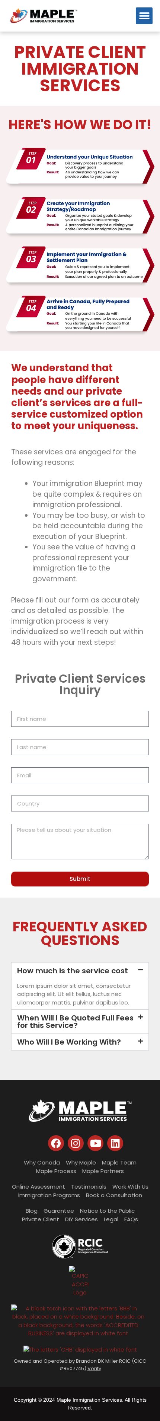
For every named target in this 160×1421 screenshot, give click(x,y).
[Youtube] (95, 1143)
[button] (144, 15)
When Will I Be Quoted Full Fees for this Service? (75, 1021)
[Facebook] (56, 1143)
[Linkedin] (115, 1143)
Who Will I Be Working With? (69, 1042)
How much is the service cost (72, 971)
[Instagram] (76, 1143)
